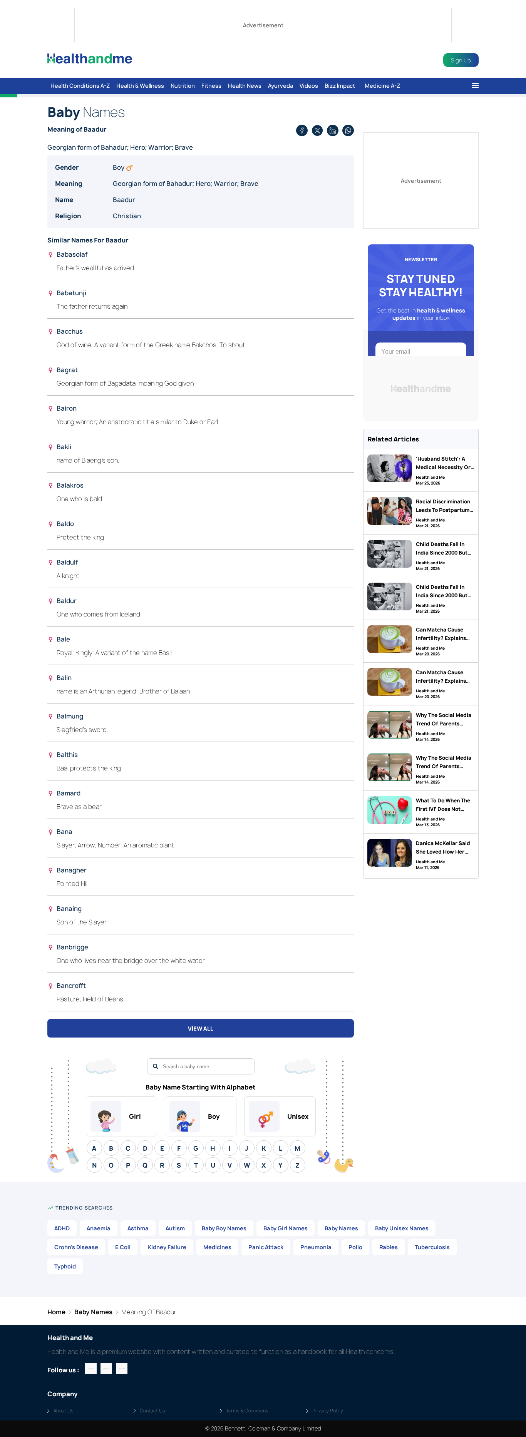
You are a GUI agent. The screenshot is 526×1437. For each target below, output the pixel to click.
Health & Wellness (140, 85)
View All (200, 1028)
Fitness (211, 85)
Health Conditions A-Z (80, 85)
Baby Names (93, 1312)
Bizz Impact (340, 85)
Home (56, 1312)
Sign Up (461, 60)
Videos (309, 85)
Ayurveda (280, 85)
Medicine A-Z (382, 85)
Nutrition (183, 85)
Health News (244, 85)
